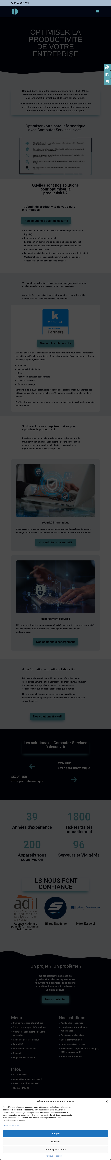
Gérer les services (11, 1126)
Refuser (55, 1141)
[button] (106, 1101)
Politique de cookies (54, 1156)
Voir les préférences (55, 1149)
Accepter (55, 1133)
